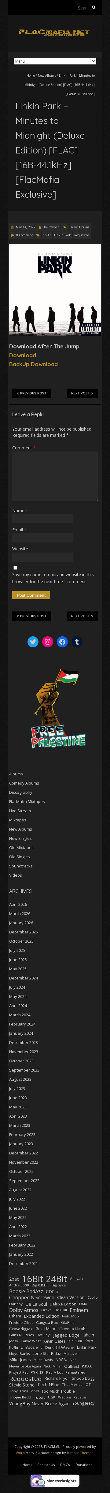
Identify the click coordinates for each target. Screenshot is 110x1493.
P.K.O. (87, 1366)
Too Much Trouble (58, 1391)
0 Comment (24, 235)
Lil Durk (47, 1347)
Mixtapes (17, 820)
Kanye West (31, 1341)
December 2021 (23, 1263)
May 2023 (18, 1107)
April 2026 (18, 904)
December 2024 (23, 978)
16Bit (47, 235)
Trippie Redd (20, 1397)
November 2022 (23, 1162)
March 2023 (19, 1125)
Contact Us (46, 1464)
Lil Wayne (65, 1347)
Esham (15, 1316)
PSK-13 (37, 1372)
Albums (16, 774)
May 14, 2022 (25, 227)
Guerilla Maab (72, 1329)
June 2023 (18, 1097)
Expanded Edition (41, 1316)
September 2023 (24, 1070)
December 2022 (23, 1153)
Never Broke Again (25, 1366)
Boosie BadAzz (26, 1291)
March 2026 (19, 913)
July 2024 (17, 987)
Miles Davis (43, 1359)
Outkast (71, 1366)
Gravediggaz (21, 1329)
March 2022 (19, 1236)
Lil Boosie (29, 1347)
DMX (83, 1303)
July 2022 (17, 1199)
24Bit (56, 1279)
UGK (51, 1397)
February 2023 (22, 1134)
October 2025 (21, 941)
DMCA (65, 1464)
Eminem (79, 1310)
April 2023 (18, 1116)
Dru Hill (60, 1310)
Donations (83, 1464)
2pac (14, 1279)
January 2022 (21, 1254)
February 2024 (22, 1024)
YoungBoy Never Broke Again (39, 1403)
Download (22, 355)
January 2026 (21, 922)
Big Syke (59, 1285)
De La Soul (36, 1304)
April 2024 (18, 1005)
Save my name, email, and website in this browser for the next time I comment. (53, 578)
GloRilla (68, 1322)
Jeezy (13, 1341)
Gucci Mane (46, 1328)
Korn (89, 1341)
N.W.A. (61, 1359)
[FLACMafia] (55, 30)
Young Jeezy (83, 1403)
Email (19, 530)
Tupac (39, 1397)
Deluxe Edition (63, 1304)
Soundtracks (21, 866)
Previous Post (33, 393)
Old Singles (19, 856)
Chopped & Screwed (31, 1297)
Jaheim (89, 1335)
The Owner (50, 227)
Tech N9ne (48, 1384)
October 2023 (21, 1061)
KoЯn (13, 1347)
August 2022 (20, 1189)
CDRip (52, 1291)
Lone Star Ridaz (47, 1353)
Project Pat (18, 1372)
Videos (15, 875)
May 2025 (18, 968)
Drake (46, 1310)
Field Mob (70, 1316)
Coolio (92, 1297)
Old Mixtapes (21, 847)
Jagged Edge (66, 1335)
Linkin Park (62, 235)
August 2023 (20, 1079)
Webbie (64, 1397)
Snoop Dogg (83, 1378)
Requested (81, 235)
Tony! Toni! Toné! (24, 1391)
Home (31, 75)
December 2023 (23, 1042)
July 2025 (17, 950)
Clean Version (71, 1297)
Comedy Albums (24, 783)
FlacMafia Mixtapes (27, 801)
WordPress (25, 1452)
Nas (73, 1359)
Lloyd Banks (19, 1353)
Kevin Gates (54, 1341)
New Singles (20, 838)
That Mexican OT (76, 1384)
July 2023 (17, 1088)
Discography (20, 792)
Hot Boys (43, 1335)
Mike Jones (20, 1360)
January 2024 (21, 1033)
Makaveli (71, 1353)
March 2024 (19, 1015)
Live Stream (20, 810)
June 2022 (18, 1208)
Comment (23, 448)
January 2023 (21, 1143)
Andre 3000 (19, 1285)
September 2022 (24, 1180)
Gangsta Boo (47, 1322)
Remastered (75, 1372)
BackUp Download (33, 364)
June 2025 (18, 959)
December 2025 (23, 932)
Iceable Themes (80, 1452)
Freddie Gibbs (21, 1322)
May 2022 (18, 1217)
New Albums (47, 75)
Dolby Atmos (23, 1310)
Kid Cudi (75, 1341)
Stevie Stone (22, 1385)
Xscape (80, 1397)
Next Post (80, 393)
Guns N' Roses (21, 1334)
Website (20, 549)
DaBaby (16, 1303)
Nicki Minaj (52, 1366)
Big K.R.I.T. (40, 1285)
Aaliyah (76, 1278)
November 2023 (23, 1051)
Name (20, 511)
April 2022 (18, 1226)
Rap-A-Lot (54, 1372)
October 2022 (21, 1171)
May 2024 (18, 996)
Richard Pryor (57, 1378)
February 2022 (22, 1245)
